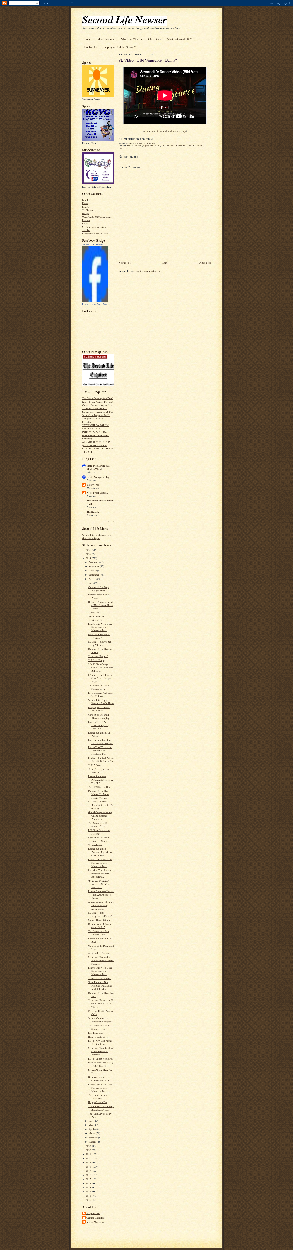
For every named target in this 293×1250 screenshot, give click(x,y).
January (93, 1141)
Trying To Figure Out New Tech (98, 770)
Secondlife (181, 145)
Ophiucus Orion (151, 145)
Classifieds (154, 39)
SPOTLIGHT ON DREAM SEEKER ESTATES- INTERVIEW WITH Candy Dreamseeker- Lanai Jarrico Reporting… (96, 432)
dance (130, 145)
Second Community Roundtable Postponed (101, 1019)
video (121, 148)
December (94, 562)
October (93, 570)
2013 (89, 1187)
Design (85, 213)
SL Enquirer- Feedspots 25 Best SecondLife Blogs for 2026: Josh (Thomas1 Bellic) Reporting (97, 416)
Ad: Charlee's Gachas (98, 953)
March (92, 1133)
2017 (89, 1170)
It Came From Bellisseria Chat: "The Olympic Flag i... (100, 678)
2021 (89, 1154)
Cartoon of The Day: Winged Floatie (98, 589)
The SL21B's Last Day (99, 787)
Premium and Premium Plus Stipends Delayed (100, 741)
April (91, 1129)
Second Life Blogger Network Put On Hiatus (101, 701)
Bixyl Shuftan (93, 1213)
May (91, 1124)
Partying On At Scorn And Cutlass (99, 709)
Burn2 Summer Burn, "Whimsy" (99, 636)
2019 (89, 1162)
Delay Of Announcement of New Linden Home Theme (100, 605)
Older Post (205, 263)
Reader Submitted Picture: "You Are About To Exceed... (101, 894)
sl (190, 145)
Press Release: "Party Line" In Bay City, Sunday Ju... (98, 725)
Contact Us (90, 47)
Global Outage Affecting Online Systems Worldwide (100, 815)
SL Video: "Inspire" (98, 656)
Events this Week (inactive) (95, 233)
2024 (89, 558)
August (92, 578)
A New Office (94, 612)
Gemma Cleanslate (95, 1217)
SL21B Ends (94, 765)
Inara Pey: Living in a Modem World (98, 467)
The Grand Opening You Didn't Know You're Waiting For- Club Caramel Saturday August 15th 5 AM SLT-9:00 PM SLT (98, 403)
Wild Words (93, 485)
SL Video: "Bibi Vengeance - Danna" (100, 914)
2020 (89, 1158)
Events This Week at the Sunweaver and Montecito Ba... (100, 627)
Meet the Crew (105, 39)
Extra (85, 223)
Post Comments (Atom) (147, 271)
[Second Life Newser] (95, 300)
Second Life (168, 145)
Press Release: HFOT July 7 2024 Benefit (100, 1064)
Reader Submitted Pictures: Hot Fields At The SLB (100, 779)
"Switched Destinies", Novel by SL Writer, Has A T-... (100, 884)
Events (85, 206)
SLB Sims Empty (96, 660)
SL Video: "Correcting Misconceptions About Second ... (101, 960)
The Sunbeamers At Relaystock (98, 1096)
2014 (89, 1183)
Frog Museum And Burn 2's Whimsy (100, 694)
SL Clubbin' (88, 210)
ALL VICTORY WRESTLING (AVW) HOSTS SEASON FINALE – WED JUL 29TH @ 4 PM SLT (97, 447)
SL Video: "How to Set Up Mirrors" (99, 643)
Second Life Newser (92, 244)
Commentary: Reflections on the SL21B (100, 925)
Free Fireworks (95, 1032)
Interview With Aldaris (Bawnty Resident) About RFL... (99, 873)
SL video (197, 145)
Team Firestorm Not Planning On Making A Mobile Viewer (100, 985)
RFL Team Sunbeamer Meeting (99, 832)
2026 (89, 549)
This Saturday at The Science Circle (98, 687)
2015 (89, 1179)
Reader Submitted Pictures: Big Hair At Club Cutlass (100, 852)
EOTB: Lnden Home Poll (100, 1058)
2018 (89, 1166)
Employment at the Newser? (119, 47)
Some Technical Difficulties (96, 618)
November (94, 566)
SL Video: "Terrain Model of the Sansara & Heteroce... (101, 1051)
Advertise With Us (131, 39)
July (91, 583)
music (138, 145)
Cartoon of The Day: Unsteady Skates (98, 839)
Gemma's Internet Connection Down (98, 1078)
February (93, 1137)
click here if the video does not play (165, 131)
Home (87, 39)
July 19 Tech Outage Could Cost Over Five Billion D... (100, 667)
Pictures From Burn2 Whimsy (98, 596)
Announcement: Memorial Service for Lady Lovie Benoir (101, 905)
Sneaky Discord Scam (99, 919)
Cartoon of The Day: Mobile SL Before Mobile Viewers (98, 794)
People (85, 200)
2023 (89, 1145)
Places (85, 203)
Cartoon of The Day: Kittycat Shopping (98, 716)
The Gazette (93, 512)
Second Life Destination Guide (97, 535)
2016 (89, 1175)
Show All (111, 522)
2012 (89, 1191)
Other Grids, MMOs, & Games (97, 216)
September (94, 574)
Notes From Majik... (97, 492)
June (91, 1120)
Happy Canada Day (97, 1102)
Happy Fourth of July (99, 1036)
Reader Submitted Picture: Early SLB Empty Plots (101, 759)
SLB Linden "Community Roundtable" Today (101, 1108)
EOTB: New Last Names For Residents (100, 1042)
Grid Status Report (91, 538)
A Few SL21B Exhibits (99, 978)
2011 (89, 1195)
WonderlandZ (95, 844)
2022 (89, 1150)
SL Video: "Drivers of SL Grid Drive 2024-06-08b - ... (100, 1003)
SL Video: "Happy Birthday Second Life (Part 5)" (100, 805)
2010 (89, 1199)
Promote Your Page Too (94, 304)
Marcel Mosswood (95, 1221)
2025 (89, 553)
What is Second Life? (179, 39)
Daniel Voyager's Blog (98, 477)
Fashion (86, 220)
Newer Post (125, 263)
